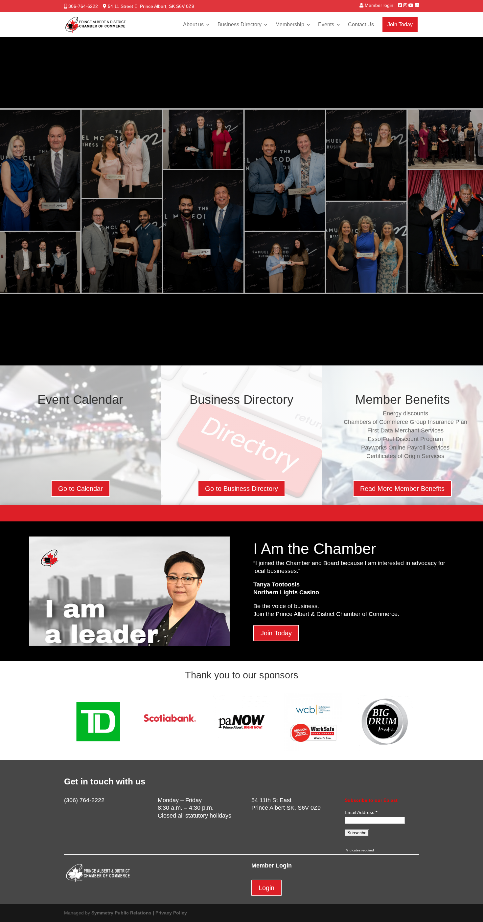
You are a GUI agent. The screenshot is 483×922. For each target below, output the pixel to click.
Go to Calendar (80, 488)
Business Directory (240, 24)
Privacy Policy (171, 912)
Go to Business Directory (241, 488)
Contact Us (361, 24)
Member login (379, 5)
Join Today (400, 24)
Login (266, 887)
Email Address (360, 812)
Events (326, 24)
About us (193, 24)
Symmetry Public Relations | (123, 912)
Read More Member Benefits (402, 488)
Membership (289, 24)
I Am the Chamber (314, 548)
